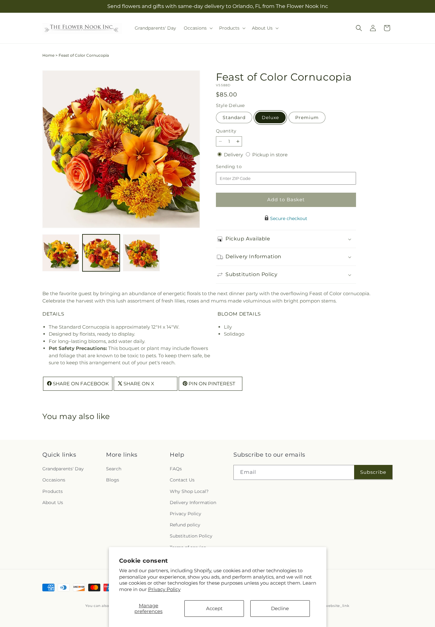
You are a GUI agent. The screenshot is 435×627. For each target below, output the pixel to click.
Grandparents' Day (63, 469)
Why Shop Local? (189, 491)
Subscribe (373, 472)
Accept (214, 608)
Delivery (234, 155)
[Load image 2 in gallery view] (100, 252)
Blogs (112, 480)
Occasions (53, 480)
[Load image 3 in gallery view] (141, 252)
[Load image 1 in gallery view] (60, 252)
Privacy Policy (164, 589)
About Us (52, 502)
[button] (197, 28)
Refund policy (185, 525)
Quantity (226, 131)
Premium (307, 117)
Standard (234, 117)
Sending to (238, 166)
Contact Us (182, 480)
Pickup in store (270, 155)
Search (113, 469)
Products (52, 491)
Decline (280, 608)
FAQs (176, 469)
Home (48, 55)
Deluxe (270, 117)
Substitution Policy (191, 536)
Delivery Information (193, 502)
